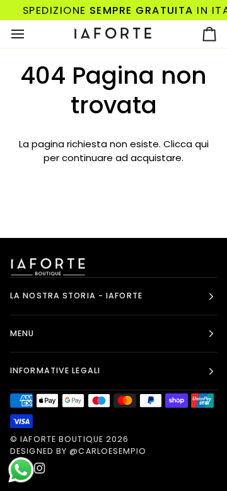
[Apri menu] (29, 34)
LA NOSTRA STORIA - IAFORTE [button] (76, 295)
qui (202, 143)
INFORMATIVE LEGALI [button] (55, 370)
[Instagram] (39, 468)
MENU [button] (22, 333)
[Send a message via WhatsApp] (21, 470)
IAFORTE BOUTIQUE (61, 439)
